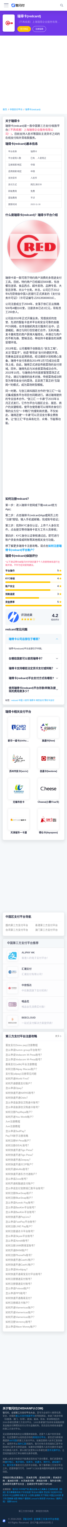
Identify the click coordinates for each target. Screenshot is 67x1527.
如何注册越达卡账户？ (18, 1302)
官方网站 (24, 29)
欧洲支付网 (44, 1477)
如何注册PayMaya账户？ (20, 1112)
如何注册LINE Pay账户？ (20, 1226)
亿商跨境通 (53, 1489)
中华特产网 (24, 1489)
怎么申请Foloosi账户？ (18, 1288)
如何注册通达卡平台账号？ (21, 1231)
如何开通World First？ (18, 1078)
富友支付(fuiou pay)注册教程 (22, 1045)
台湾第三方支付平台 (17, 930)
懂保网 (27, 1499)
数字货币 (11, 1465)
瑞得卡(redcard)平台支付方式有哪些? (31, 678)
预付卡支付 (49, 700)
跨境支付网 (41, 1481)
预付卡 (46, 1462)
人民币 (26, 700)
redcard (14, 700)
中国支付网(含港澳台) (13, 1477)
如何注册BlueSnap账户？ (20, 1193)
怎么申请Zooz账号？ (17, 1179)
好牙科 (6, 1495)
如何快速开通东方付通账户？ (22, 1174)
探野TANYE (12, 1502)
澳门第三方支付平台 (46, 930)
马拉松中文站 (56, 1492)
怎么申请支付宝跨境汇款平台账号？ (26, 1188)
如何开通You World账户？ (20, 1117)
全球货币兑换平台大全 (13, 1484)
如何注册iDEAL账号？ (18, 1145)
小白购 (31, 1495)
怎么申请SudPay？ (16, 1131)
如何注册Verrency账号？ (19, 1322)
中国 (21, 700)
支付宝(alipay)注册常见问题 (21, 1073)
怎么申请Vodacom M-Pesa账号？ (24, 1055)
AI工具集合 (42, 1489)
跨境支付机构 (42, 1511)
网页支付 (40, 700)
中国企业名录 (55, 1495)
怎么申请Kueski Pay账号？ (21, 1202)
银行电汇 (9, 1462)
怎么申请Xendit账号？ (18, 1240)
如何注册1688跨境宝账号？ (21, 1245)
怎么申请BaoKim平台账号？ (21, 1207)
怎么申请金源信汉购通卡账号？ (23, 1102)
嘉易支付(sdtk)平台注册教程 (21, 1064)
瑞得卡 (32, 700)
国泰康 (10, 1499)
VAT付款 (13, 1440)
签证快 (47, 1492)
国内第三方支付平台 (17, 925)
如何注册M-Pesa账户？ (19, 1140)
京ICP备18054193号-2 (41, 1522)
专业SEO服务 (37, 1492)
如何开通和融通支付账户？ (21, 1183)
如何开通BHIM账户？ (17, 1250)
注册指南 (39, 29)
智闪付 (15, 1489)
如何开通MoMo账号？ (18, 1169)
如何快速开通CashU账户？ (21, 1260)
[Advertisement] (33, 71)
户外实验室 (26, 1492)
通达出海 (33, 1489)
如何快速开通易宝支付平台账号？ (24, 1274)
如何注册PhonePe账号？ (19, 1255)
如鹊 (16, 1499)
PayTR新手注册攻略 (17, 1135)
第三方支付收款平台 (25, 1416)
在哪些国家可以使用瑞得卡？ (26, 658)
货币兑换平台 (53, 1450)
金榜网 (37, 1495)
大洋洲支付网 (27, 1481)
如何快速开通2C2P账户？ (20, 1164)
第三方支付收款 (26, 1511)
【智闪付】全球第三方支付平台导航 (40, 1519)
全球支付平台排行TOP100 (39, 1484)
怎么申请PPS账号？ (17, 1293)
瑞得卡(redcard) (33, 109)
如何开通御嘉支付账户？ (19, 1083)
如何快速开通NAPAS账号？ (21, 1093)
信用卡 (29, 1462)
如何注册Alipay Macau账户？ (22, 1069)
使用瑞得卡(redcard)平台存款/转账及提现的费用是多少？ (32, 689)
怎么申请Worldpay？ (17, 1269)
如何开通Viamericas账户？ (21, 1307)
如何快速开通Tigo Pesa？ (20, 1150)
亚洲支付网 (31, 1477)
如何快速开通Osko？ (17, 1097)
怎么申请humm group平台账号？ (24, 1050)
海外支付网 (55, 1481)
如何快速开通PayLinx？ (19, 1217)
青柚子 (21, 1499)
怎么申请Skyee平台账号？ (20, 1236)
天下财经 (45, 1495)
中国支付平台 (16, 109)
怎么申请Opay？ (15, 1088)
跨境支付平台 (39, 1437)
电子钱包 (20, 1462)
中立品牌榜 (14, 1495)
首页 (5, 109)
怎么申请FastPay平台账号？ (21, 1221)
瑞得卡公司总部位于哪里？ (25, 638)
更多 (57, 1036)
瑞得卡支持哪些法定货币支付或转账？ (31, 668)
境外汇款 (22, 1444)
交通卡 (38, 1462)
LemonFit (35, 1499)
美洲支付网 (13, 1481)
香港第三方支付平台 (46, 925)
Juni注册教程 (13, 1121)
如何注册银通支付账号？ (19, 1279)
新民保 (42, 1499)
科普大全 (23, 1495)
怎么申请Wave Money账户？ (22, 1326)
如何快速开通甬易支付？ (19, 1298)
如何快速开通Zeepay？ (19, 1159)
